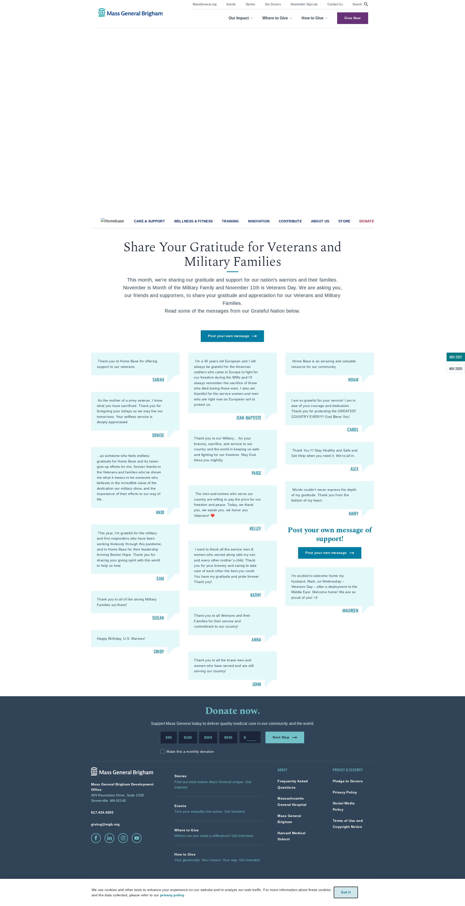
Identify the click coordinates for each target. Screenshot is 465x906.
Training (230, 221)
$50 (169, 737)
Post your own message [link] (228, 336)
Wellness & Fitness (193, 221)
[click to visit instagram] (123, 838)
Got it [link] (346, 892)
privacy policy (172, 895)
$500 (228, 737)
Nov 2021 (456, 356)
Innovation (259, 221)
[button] (360, 4)
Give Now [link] (352, 18)
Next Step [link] (281, 737)
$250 (208, 737)
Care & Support (149, 221)
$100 (188, 737)
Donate (366, 221)
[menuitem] (205, 4)
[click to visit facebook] (96, 838)
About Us (320, 221)
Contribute (290, 221)
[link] (205, 4)
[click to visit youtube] (136, 838)
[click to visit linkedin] (109, 838)
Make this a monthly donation (190, 751)
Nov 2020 (455, 368)
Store (344, 221)
